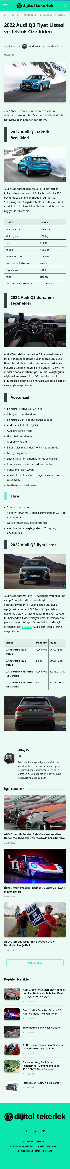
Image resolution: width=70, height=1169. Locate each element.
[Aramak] (65, 5)
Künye (40, 1141)
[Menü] (5, 5)
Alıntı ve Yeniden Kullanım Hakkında (33, 1146)
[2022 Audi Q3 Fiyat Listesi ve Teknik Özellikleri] (35, 82)
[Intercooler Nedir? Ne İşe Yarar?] (12, 1087)
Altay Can (36, 46)
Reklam (47, 1151)
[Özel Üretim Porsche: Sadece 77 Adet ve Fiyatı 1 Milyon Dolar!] (35, 866)
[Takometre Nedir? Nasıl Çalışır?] (12, 1032)
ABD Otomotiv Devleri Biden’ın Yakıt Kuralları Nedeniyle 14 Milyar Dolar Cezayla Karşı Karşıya (44, 993)
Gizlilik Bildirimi (29, 1151)
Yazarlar (28, 1141)
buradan (27, 627)
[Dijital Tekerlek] (35, 5)
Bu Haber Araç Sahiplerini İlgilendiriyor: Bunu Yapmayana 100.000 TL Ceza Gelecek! (41, 1066)
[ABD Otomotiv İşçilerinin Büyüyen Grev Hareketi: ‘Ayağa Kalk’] (35, 919)
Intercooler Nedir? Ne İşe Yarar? (42, 1082)
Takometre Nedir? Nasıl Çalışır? (41, 1027)
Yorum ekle (35, 962)
